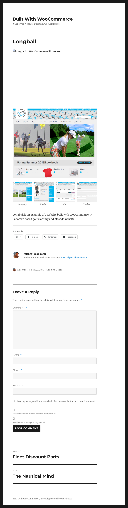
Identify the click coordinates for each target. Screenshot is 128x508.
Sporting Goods (54, 269)
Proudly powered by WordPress (56, 498)
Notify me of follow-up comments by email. (35, 413)
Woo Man (22, 269)
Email (17, 370)
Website (18, 385)
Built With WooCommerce (43, 19)
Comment (20, 307)
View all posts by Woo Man (74, 257)
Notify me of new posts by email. (29, 422)
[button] (22, 195)
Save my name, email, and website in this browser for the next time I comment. (56, 401)
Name (17, 355)
